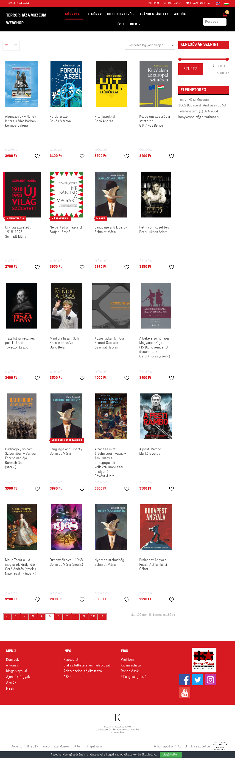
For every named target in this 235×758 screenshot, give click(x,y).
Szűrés (191, 69)
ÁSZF (67, 677)
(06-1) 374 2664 (19, 3)
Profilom (127, 660)
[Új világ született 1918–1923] (22, 194)
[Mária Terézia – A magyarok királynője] (22, 527)
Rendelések (130, 671)
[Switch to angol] (217, 3)
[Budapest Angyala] (156, 527)
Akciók (11, 683)
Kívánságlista (131, 665)
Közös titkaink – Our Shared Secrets (109, 343)
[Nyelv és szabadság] (111, 527)
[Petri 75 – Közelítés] (156, 194)
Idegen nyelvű (16, 671)
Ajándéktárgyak (18, 677)
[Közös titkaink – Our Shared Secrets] (111, 306)
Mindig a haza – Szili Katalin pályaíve (64, 343)
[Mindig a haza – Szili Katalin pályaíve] (66, 306)
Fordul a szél (60, 119)
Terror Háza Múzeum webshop (26, 19)
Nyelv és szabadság (109, 563)
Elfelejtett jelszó (133, 677)
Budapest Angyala (153, 565)
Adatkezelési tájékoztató (83, 671)
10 (93, 616)
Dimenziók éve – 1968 (66, 563)
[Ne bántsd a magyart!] (66, 194)
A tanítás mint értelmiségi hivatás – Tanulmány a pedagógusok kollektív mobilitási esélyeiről (110, 463)
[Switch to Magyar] (225, 3)
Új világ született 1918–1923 (18, 232)
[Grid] (7, 45)
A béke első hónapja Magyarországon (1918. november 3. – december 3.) (155, 347)
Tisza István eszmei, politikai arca (20, 343)
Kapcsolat (71, 660)
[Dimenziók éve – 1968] (66, 527)
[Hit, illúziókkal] (111, 84)
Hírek (10, 689)
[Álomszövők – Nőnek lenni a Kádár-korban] (21, 84)
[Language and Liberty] (111, 194)
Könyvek (12, 660)
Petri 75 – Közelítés (154, 230)
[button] (228, 12)
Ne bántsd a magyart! (66, 230)
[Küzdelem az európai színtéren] (156, 84)
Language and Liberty (111, 230)
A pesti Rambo (150, 452)
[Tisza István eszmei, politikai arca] (21, 306)
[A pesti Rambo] (156, 416)
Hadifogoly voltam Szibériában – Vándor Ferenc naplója (20, 458)
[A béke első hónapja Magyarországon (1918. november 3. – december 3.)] (156, 306)
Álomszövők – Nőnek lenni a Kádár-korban (20, 121)
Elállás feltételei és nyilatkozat (87, 665)
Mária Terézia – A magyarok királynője (20, 567)
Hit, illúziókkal (105, 119)
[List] (15, 45)
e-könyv (12, 665)
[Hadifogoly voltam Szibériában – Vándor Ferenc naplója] (21, 416)
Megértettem (170, 754)
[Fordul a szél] (66, 84)
